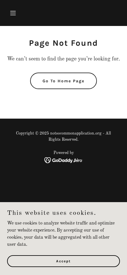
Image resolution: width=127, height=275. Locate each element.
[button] (20, 13)
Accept (63, 261)
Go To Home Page (63, 81)
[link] (63, 160)
